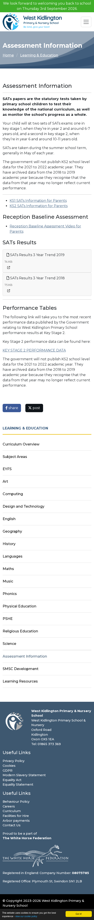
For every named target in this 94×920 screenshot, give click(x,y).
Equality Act (12, 780)
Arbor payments (16, 821)
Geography (12, 531)
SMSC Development (20, 669)
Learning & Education (39, 55)
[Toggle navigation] (86, 22)
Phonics (10, 594)
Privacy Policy (13, 761)
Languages (13, 556)
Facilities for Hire (16, 816)
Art (5, 481)
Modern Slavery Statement (24, 775)
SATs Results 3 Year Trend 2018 (37, 278)
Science (9, 644)
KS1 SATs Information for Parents (38, 201)
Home (8, 55)
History (9, 544)
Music (8, 581)
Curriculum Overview (21, 444)
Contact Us (12, 825)
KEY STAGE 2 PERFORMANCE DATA (34, 350)
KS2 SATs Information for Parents (39, 206)
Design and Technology (23, 506)
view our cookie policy (26, 916)
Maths (8, 569)
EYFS (7, 469)
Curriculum (12, 811)
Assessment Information (25, 656)
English (9, 519)
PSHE (8, 619)
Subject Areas (15, 457)
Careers (9, 806)
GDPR (7, 770)
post (36, 408)
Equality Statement (18, 784)
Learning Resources (20, 681)
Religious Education (20, 631)
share (13, 408)
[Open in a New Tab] (9, 267)
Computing (13, 494)
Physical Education (19, 606)
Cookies (9, 766)
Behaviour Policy (16, 802)
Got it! (79, 913)
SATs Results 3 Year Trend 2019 (36, 255)
